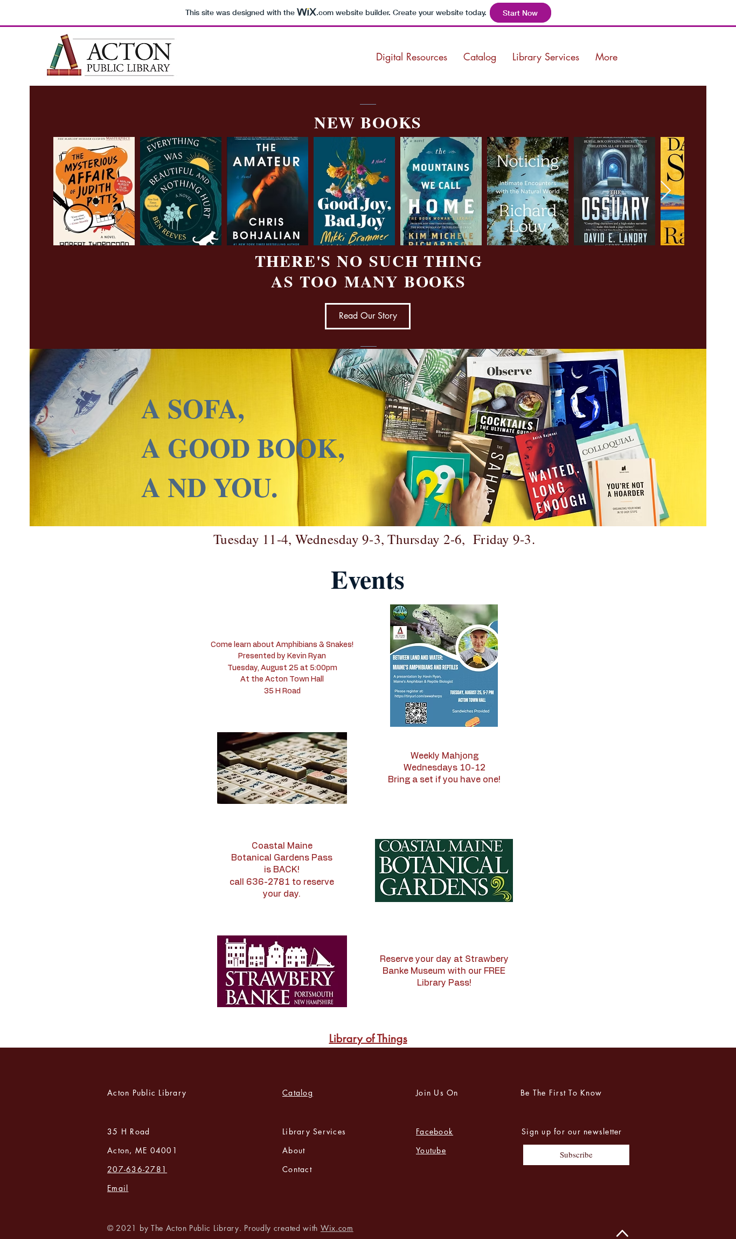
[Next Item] (665, 191)
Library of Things (368, 1038)
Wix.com (337, 1228)
